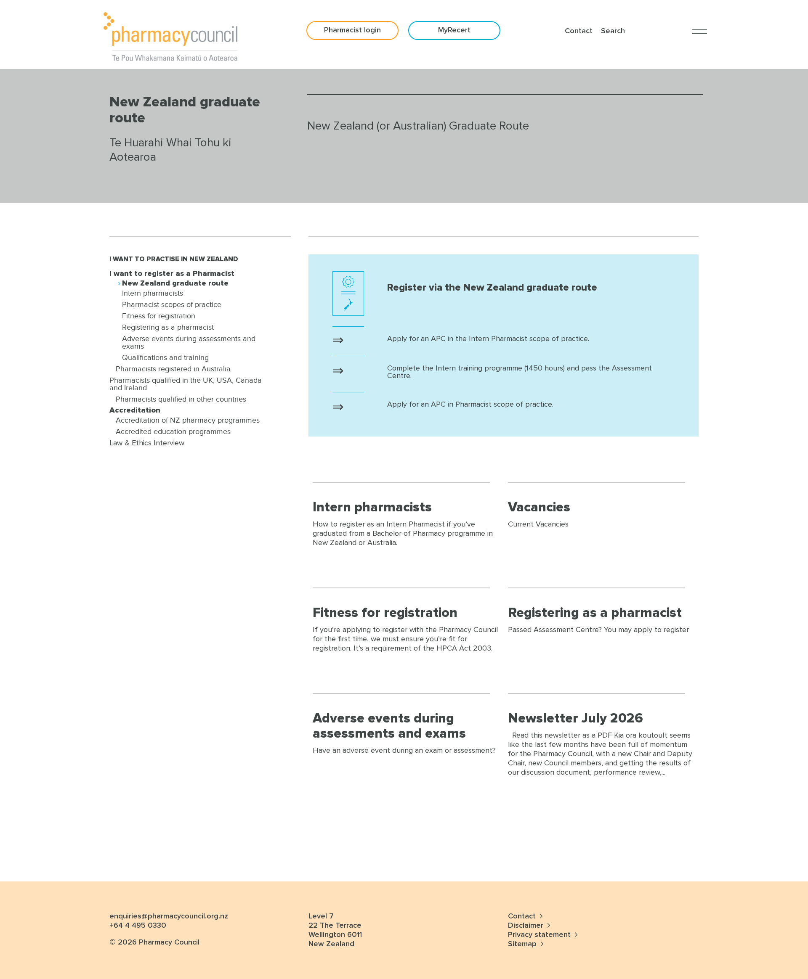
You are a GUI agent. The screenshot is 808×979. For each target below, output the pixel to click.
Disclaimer (525, 925)
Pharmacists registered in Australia (173, 369)
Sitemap (522, 944)
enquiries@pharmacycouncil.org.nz (168, 916)
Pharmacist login (352, 30)
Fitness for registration (158, 316)
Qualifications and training (165, 357)
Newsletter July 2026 (575, 718)
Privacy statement (540, 935)
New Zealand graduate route (175, 283)
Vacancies (539, 507)
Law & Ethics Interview (146, 442)
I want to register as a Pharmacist (171, 274)
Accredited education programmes (173, 431)
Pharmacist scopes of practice (171, 304)
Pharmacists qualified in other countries (181, 399)
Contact (523, 916)
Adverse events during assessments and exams (188, 342)
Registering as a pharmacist (168, 327)
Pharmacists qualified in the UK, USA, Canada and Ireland (185, 384)
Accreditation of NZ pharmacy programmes (188, 420)
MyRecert (454, 30)
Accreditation (134, 410)
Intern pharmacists (152, 293)
